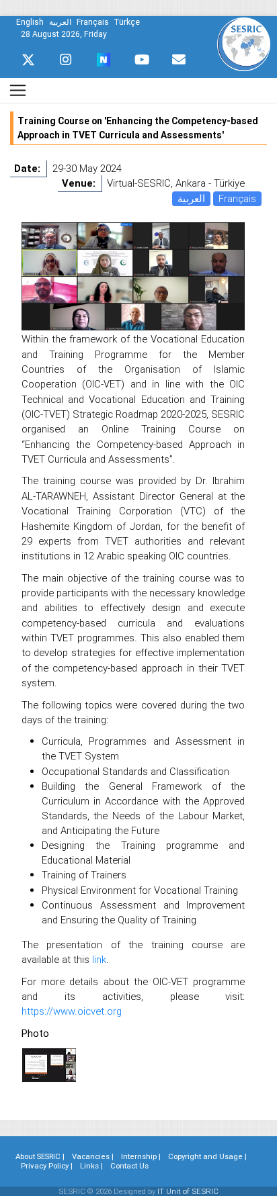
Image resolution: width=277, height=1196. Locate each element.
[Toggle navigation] (18, 90)
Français (237, 198)
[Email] (178, 59)
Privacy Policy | (47, 1165)
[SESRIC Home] (243, 43)
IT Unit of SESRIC (188, 1191)
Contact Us (129, 1165)
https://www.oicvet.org (72, 1011)
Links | (91, 1165)
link (99, 959)
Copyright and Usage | (207, 1156)
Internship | (141, 1156)
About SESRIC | (40, 1156)
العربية (191, 198)
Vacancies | (93, 1156)
